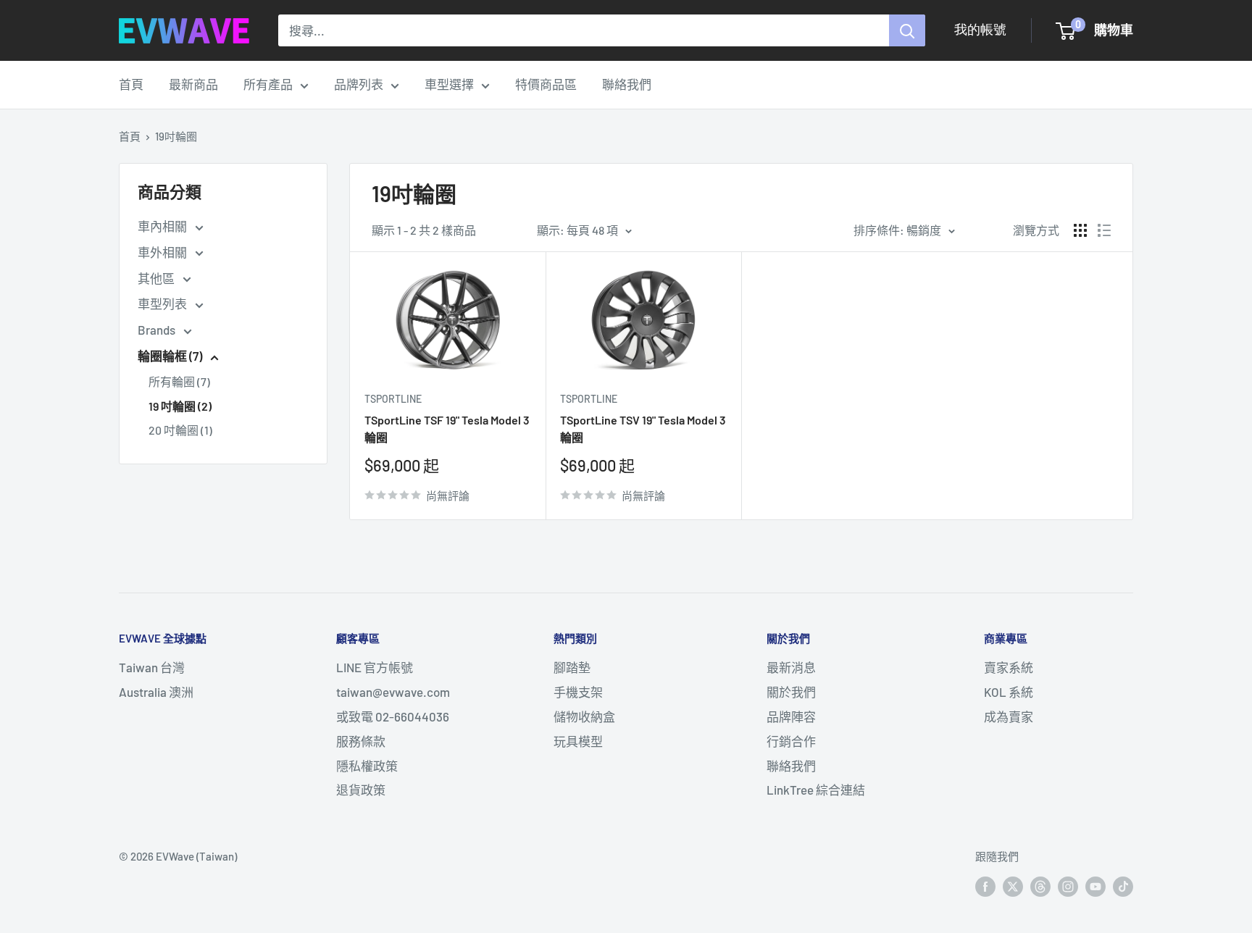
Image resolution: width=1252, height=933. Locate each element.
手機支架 (578, 692)
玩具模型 (578, 741)
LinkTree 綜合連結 (816, 789)
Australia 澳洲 (156, 692)
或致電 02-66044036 (392, 716)
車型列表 (163, 303)
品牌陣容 (791, 716)
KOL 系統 (1008, 692)
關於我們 (791, 692)
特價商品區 (546, 84)
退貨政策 (360, 789)
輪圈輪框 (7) (171, 355)
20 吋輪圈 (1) (180, 430)
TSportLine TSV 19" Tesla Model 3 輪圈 (643, 429)
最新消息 (791, 667)
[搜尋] (907, 30)
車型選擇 (449, 84)
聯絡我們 (626, 84)
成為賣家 (1008, 716)
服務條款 (360, 741)
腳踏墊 (572, 667)
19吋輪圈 (176, 136)
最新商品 (193, 84)
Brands (158, 329)
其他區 (157, 278)
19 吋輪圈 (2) (180, 406)
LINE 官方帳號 (374, 667)
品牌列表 (358, 84)
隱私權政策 (367, 765)
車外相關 (163, 252)
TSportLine (393, 399)
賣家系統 (1008, 667)
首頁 (131, 84)
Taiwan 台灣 (152, 667)
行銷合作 (791, 741)
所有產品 (268, 84)
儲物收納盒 (584, 716)
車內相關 (163, 226)
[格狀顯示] (1080, 230)
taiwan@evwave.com (393, 692)
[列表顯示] (1104, 230)
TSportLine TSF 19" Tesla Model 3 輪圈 (447, 429)
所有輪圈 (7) (179, 381)
